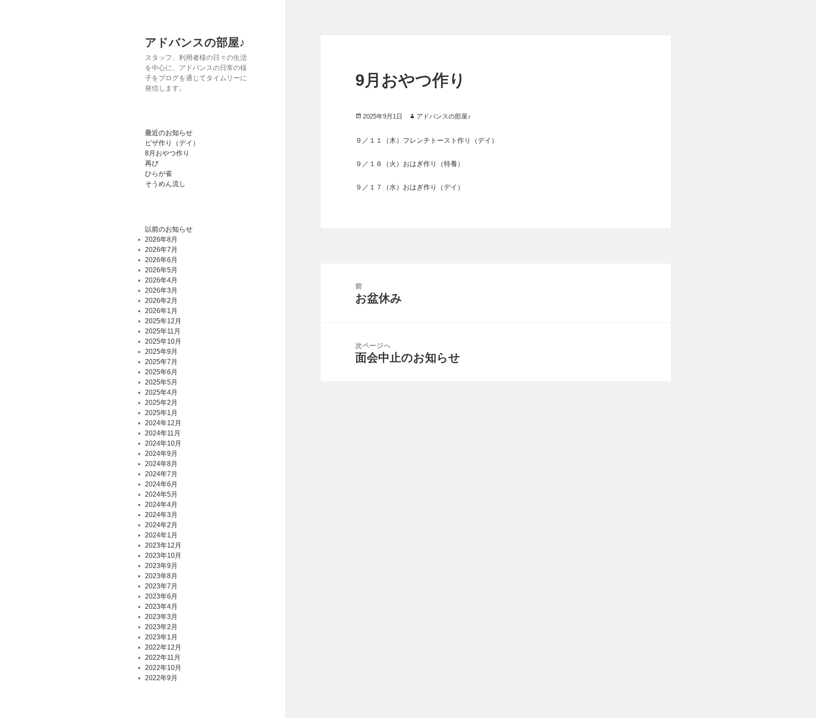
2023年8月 (161, 575)
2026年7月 (161, 249)
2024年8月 (161, 463)
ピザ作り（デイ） (172, 143)
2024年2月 (161, 525)
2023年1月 (161, 637)
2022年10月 (163, 667)
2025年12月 (163, 321)
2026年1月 (161, 310)
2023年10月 (163, 555)
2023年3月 (161, 616)
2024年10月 (163, 443)
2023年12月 (163, 545)
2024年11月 (163, 433)
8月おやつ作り (167, 153)
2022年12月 (163, 647)
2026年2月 (161, 300)
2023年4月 (161, 606)
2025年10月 (163, 341)
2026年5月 (161, 270)
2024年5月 (161, 494)
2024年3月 (161, 514)
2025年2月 (161, 402)
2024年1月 (161, 535)
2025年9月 (161, 351)
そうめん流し (165, 183)
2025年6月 (161, 372)
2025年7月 (161, 361)
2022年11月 (163, 657)
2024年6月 (161, 484)
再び (152, 163)
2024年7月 (161, 474)
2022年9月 (161, 677)
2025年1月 (161, 412)
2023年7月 (161, 586)
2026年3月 (161, 290)
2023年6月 (161, 596)
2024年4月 (161, 504)
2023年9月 (161, 565)
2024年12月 (163, 423)
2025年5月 (161, 382)
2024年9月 (161, 453)
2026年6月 (161, 259)
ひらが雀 (158, 173)
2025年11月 (163, 331)
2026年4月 (161, 280)
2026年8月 (161, 239)
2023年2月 (161, 626)
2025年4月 (161, 392)
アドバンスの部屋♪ (195, 42)
